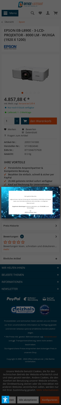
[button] (5, 399)
